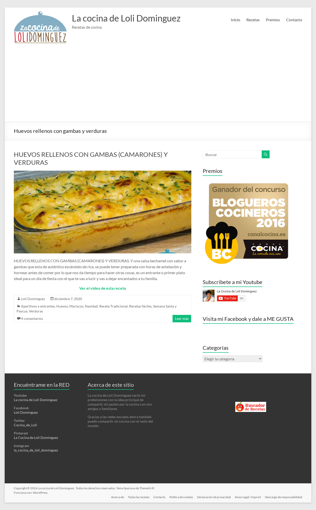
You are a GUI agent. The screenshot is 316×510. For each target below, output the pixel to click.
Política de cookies (181, 497)
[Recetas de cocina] (250, 404)
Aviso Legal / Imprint (248, 497)
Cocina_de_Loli (25, 425)
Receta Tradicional (113, 306)
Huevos (62, 306)
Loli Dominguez (33, 299)
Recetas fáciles (140, 306)
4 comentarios (32, 318)
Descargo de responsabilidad (283, 497)
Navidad (91, 306)
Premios (273, 19)
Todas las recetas (138, 497)
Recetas (253, 19)
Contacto (294, 19)
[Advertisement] (158, 84)
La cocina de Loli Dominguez (126, 18)
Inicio (235, 19)
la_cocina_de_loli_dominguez (36, 450)
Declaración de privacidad (214, 497)
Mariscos (76, 306)
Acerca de (117, 497)
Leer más (182, 318)
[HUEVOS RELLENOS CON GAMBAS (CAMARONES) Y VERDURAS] (102, 173)
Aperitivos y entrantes (38, 306)
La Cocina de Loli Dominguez (36, 437)
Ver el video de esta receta (102, 288)
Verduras (36, 311)
